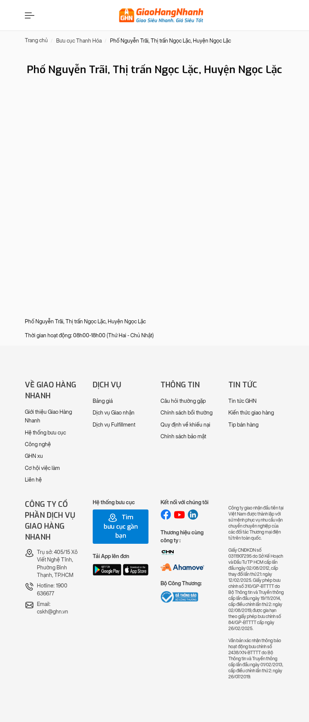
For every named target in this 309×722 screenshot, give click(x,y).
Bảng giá (103, 401)
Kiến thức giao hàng (251, 413)
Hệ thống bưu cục (45, 433)
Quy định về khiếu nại (185, 425)
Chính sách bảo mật (183, 436)
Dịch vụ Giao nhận (114, 413)
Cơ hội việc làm (42, 468)
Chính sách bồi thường (187, 413)
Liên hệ (33, 480)
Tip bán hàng (243, 425)
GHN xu (34, 456)
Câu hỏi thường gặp (183, 401)
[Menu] (28, 15)
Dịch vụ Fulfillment (114, 425)
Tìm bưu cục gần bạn (121, 526)
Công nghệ (38, 444)
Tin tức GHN (242, 401)
